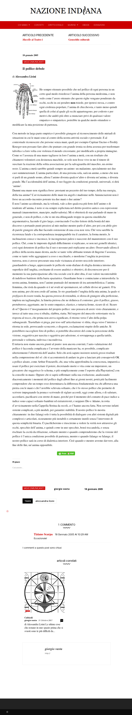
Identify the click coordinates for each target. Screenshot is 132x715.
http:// (47, 653)
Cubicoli (28, 617)
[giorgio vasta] (34, 653)
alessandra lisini (44, 501)
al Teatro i (33, 39)
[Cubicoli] (44, 592)
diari (27, 611)
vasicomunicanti (34, 61)
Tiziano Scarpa (43, 534)
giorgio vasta (62, 488)
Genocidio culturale (79, 39)
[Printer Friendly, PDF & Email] (66, 455)
